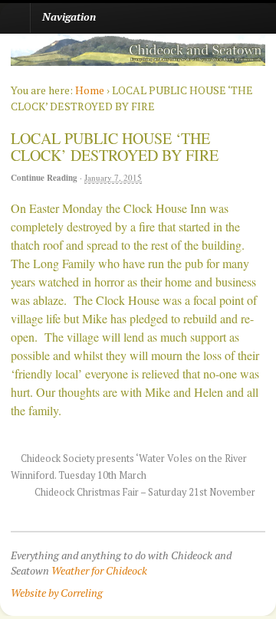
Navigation (69, 16)
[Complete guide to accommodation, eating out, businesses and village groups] (138, 58)
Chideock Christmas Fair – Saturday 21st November (146, 492)
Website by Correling (57, 592)
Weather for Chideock (99, 570)
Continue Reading (44, 178)
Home (89, 90)
